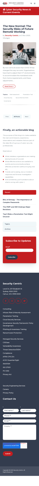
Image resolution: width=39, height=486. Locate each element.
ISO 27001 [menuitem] (7, 367)
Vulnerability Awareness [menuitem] (12, 346)
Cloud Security (8, 97)
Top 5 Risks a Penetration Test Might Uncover (18, 215)
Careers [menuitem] (6, 389)
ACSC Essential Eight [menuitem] (11, 360)
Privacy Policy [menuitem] (8, 393)
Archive (7, 229)
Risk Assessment (15, 94)
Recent (7, 192)
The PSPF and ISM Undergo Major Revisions (16, 208)
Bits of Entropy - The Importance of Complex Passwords (17, 201)
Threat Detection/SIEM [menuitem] (12, 350)
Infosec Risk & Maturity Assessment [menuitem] (17, 312)
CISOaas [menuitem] (6, 342)
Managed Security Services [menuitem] (13, 339)
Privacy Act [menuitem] (7, 374)
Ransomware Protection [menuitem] (12, 333)
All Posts (17, 116)
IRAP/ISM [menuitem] (6, 364)
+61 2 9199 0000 (15, 294)
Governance (7, 101)
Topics (7, 224)
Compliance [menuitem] (7, 353)
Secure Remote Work (22, 97)
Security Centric (11, 35)
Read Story (9, 86)
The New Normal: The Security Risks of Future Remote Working (18, 28)
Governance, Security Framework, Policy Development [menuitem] (18, 324)
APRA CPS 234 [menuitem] (8, 357)
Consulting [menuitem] (7, 309)
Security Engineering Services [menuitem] (14, 386)
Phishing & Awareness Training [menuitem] (14, 329)
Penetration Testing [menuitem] (10, 316)
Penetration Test (28, 94)
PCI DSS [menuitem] (6, 371)
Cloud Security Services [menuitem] (12, 320)
